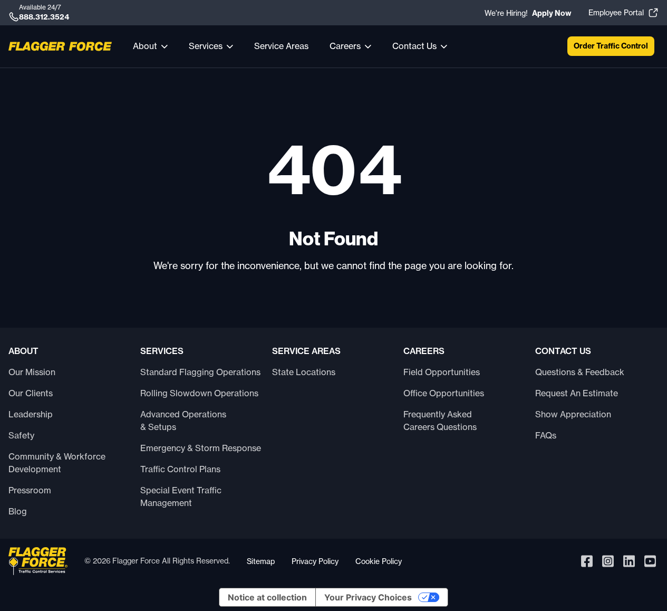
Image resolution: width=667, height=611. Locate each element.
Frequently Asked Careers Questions (440, 420)
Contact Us (414, 46)
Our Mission (31, 372)
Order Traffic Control (611, 46)
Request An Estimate (576, 393)
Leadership (30, 414)
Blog (17, 511)
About (145, 46)
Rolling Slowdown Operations (199, 393)
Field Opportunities (441, 372)
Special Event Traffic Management (180, 496)
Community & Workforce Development (56, 462)
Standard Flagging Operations (200, 372)
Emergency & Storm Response (200, 448)
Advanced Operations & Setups (183, 420)
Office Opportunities (443, 393)
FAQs (545, 435)
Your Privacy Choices (368, 597)
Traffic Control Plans (180, 469)
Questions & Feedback (579, 372)
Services (206, 46)
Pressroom (29, 490)
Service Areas (281, 46)
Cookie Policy (378, 561)
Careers (345, 46)
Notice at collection (267, 597)
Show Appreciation (573, 414)
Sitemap (261, 561)
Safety (21, 435)
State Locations (303, 372)
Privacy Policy (315, 561)
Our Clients (30, 393)
